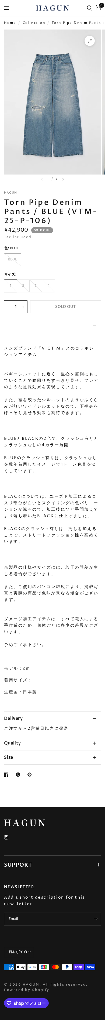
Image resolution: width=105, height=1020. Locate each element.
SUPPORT (18, 865)
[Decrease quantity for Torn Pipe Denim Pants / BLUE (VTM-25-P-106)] (8, 307)
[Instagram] (10, 837)
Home (10, 23)
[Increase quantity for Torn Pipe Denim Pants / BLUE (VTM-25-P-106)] (23, 307)
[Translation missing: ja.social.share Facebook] (7, 774)
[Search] (89, 8)
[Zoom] (90, 41)
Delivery (13, 718)
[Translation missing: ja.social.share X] (19, 774)
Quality (12, 743)
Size (8, 757)
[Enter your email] (95, 919)
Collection (34, 23)
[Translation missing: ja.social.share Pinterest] (30, 774)
